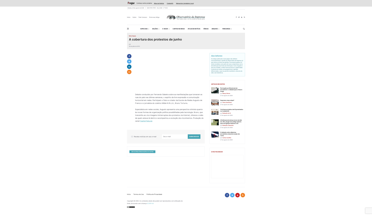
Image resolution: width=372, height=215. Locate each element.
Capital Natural (146, 121)
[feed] (244, 17)
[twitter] (239, 17)
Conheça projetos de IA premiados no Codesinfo (231, 110)
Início (128, 17)
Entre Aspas (132, 36)
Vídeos (205, 29)
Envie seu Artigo (154, 17)
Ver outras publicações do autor (142, 151)
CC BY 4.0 (150, 203)
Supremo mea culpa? (227, 100)
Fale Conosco (143, 17)
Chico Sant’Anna (227, 102)
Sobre (134, 17)
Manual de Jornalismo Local (185, 3)
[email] (129, 72)
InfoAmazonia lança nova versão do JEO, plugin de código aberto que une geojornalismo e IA (231, 121)
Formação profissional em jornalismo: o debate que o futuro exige (231, 89)
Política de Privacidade (154, 194)
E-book (165, 29)
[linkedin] (129, 66)
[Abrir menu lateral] (128, 29)
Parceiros (226, 29)
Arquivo (215, 29)
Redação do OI (227, 113)
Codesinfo (170, 3)
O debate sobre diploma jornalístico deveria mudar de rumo (230, 133)
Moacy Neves (226, 93)
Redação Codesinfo (228, 125)
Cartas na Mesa (179, 29)
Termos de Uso (138, 194)
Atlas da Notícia (159, 3)
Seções (155, 29)
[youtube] (241, 17)
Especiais (144, 29)
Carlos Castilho (227, 137)
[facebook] (236, 17)
